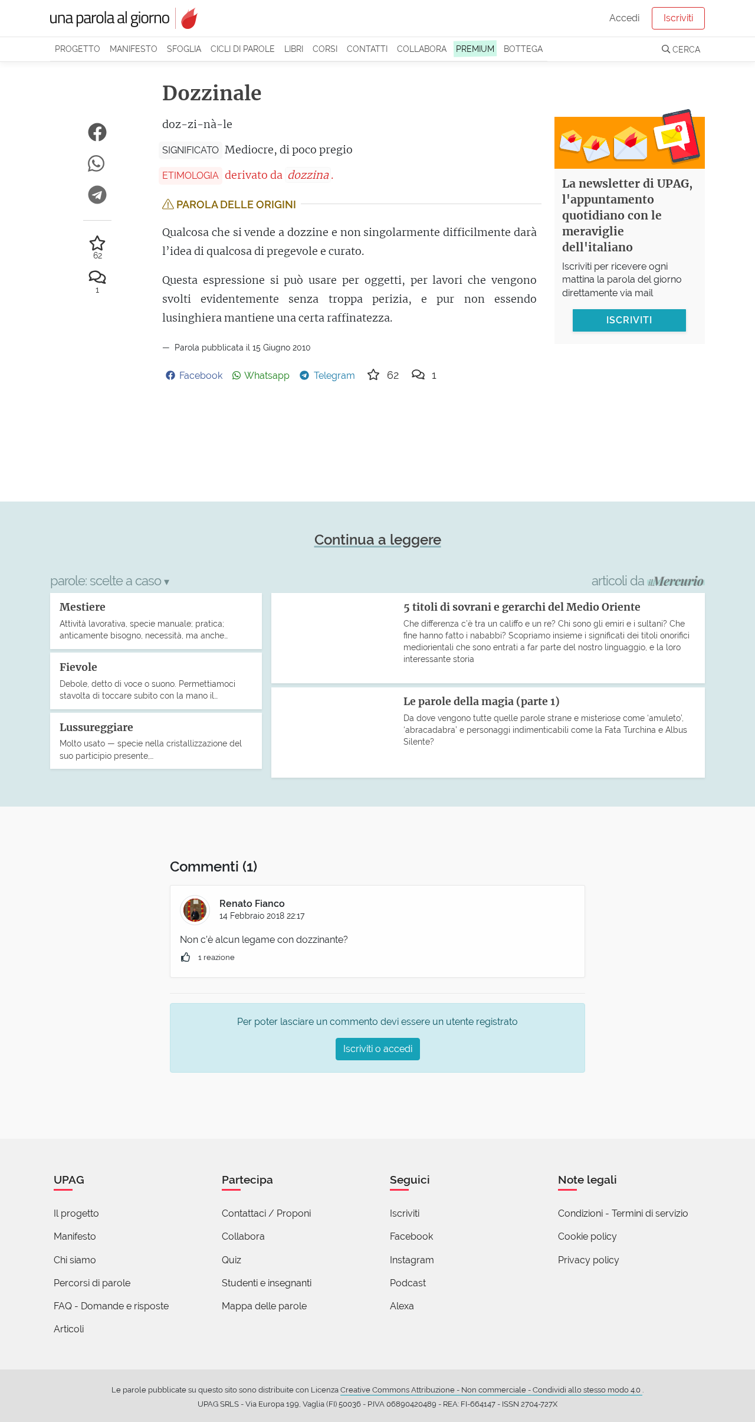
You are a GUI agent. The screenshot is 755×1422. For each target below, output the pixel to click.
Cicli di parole (243, 49)
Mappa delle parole (264, 1306)
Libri (293, 49)
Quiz (231, 1260)
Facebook (411, 1236)
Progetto (77, 49)
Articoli (69, 1329)
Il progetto (76, 1213)
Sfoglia (184, 49)
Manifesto (133, 49)
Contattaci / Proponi (266, 1213)
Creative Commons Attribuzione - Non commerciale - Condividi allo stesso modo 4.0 (491, 1389)
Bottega (523, 49)
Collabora (422, 49)
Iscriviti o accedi (377, 1048)
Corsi (325, 49)
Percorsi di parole (92, 1283)
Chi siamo (75, 1260)
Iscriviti (678, 18)
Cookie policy (587, 1236)
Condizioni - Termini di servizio (623, 1213)
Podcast (408, 1283)
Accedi (624, 18)
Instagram (412, 1260)
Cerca (685, 49)
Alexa (402, 1306)
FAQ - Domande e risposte (111, 1306)
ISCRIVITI (629, 320)
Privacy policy (588, 1260)
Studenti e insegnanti (266, 1283)
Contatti (367, 49)
